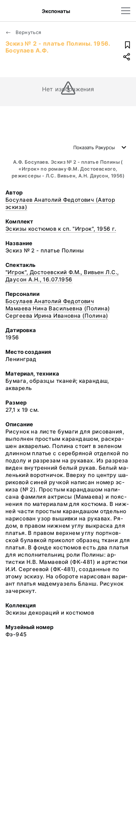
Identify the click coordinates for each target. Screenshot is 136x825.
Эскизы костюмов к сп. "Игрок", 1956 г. (60, 228)
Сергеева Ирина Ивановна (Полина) (56, 315)
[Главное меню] (126, 11)
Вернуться (27, 32)
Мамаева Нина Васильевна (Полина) (57, 308)
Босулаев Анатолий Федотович (49, 301)
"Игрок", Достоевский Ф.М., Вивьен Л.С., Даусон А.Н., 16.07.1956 (62, 276)
